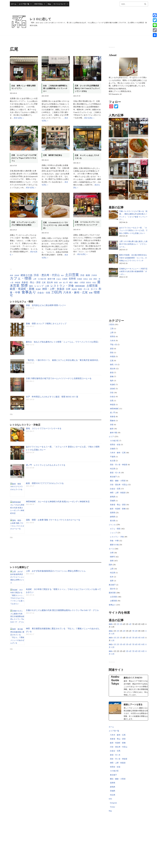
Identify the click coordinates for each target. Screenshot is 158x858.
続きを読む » (19, 118)
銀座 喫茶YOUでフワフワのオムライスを (45, 483)
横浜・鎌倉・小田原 (77, 282)
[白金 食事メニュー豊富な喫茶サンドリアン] (24, 68)
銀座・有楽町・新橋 (22, 289)
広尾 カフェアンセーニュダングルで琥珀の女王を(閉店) (23, 223)
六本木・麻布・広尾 (75, 292)
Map (49, 4)
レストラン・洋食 (62, 285)
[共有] (154, 35)
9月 (139, 637)
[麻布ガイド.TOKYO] (128, 685)
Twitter (112, 807)
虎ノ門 (65, 282)
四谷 (111, 352)
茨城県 (112, 500)
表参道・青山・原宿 (31, 282)
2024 (110, 631)
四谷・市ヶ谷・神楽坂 (118, 464)
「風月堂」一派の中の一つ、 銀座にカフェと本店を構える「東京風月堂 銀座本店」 (63, 360)
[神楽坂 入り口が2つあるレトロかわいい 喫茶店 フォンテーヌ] (138, 190)
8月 (136, 631)
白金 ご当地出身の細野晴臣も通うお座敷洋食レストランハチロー (55, 88)
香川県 (112, 520)
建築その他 (26, 275)
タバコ (94, 288)
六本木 (94, 275)
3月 (120, 624)
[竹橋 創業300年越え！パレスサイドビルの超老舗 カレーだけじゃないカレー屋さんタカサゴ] (138, 128)
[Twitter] (154, 20)
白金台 (58, 279)
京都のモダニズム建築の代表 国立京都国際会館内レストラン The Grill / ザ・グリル (62, 610)
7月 (133, 631)
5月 (127, 637)
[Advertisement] (55, 548)
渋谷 (82, 275)
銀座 (88, 275)
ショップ (39, 285)
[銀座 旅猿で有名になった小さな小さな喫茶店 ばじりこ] (138, 169)
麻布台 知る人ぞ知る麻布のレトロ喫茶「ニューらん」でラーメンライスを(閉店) (62, 341)
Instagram (113, 803)
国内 (31, 286)
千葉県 (112, 456)
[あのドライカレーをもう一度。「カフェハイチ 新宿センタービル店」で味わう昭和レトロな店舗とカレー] (118, 128)
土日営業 (72, 274)
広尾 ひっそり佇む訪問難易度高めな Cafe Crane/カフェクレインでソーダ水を (87, 88)
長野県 (72, 278)
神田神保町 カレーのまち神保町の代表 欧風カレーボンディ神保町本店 (58, 501)
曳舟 (62, 275)
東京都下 (113, 476)
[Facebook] (154, 15)
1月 (114, 637)
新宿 (56, 282)
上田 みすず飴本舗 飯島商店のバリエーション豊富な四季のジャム (56, 571)
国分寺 (112, 588)
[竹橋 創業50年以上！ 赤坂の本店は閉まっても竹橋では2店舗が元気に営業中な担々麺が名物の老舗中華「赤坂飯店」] (138, 149)
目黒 (111, 400)
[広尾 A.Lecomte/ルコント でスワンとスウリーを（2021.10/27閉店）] (56, 205)
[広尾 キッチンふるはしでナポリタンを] (87, 138)
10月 (143, 637)
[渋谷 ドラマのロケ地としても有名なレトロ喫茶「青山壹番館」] (118, 149)
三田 (111, 328)
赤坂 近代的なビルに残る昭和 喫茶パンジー (46, 305)
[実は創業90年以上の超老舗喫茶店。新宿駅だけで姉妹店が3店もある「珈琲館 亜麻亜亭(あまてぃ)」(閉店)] (118, 169)
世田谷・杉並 (91, 283)
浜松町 (16, 275)
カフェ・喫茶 (21, 278)
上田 (47, 285)
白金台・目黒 (44, 292)
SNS (110, 799)
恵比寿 (50, 282)
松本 (111, 576)
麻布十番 (51, 279)
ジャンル (112, 524)
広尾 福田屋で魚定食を (52, 155)
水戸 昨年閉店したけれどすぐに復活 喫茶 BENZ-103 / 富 (52, 396)
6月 (130, 624)
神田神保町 (80, 286)
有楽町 (38, 289)
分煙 (68, 288)
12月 (112, 633)
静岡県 (112, 516)
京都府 (64, 279)
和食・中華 (114, 540)
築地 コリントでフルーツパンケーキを (43, 428)
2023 (110, 637)
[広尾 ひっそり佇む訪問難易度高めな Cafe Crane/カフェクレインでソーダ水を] (87, 68)
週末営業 (112, 592)
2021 (110, 651)
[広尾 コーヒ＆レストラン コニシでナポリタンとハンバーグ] (87, 205)
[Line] (154, 25)
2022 (110, 644)
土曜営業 (92, 286)
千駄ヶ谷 (113, 344)
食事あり (29, 292)
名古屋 (112, 460)
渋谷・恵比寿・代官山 (47, 275)
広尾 (44, 282)
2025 (110, 624)
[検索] (145, 3)
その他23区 (42, 279)
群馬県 (112, 496)
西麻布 (112, 420)
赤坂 (11, 275)
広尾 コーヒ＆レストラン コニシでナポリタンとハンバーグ (87, 223)
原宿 (90, 279)
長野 (60, 282)
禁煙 (24, 285)
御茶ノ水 (113, 364)
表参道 (74, 289)
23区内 (56, 292)
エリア (111, 436)
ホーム (13, 4)
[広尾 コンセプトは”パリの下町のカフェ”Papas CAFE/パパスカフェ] (24, 138)
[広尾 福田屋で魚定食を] (56, 138)
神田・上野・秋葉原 (53, 289)
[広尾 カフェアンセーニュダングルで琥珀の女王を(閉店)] (24, 205)
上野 (34, 279)
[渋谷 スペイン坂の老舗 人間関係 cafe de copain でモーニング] (118, 190)
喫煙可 (112, 556)
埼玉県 (112, 468)
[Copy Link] (154, 30)
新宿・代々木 (83, 289)
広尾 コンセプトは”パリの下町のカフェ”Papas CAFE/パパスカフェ (24, 158)
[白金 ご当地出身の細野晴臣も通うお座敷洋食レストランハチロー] (56, 68)
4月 (124, 631)
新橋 (90, 293)
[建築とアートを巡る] (128, 711)
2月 (117, 624)
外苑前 (79, 279)
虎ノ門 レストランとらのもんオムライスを (45, 465)
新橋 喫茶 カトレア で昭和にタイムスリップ (46, 323)
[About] (128, 67)
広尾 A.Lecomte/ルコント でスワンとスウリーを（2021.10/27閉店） (55, 225)
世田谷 (85, 279)
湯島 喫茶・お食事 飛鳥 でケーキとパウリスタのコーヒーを (53, 519)
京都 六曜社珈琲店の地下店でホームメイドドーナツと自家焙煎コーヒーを (59, 378)
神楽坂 (112, 404)
